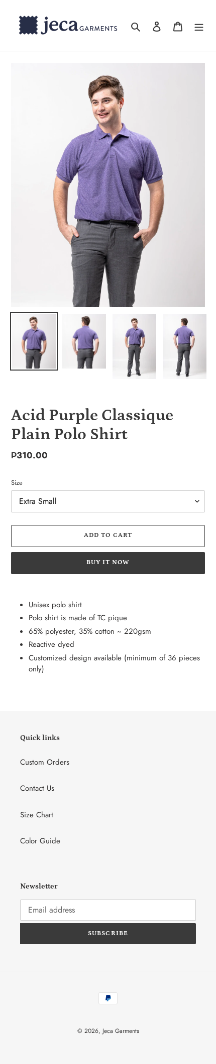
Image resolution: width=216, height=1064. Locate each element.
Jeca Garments (120, 1030)
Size (17, 482)
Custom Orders (44, 762)
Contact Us (37, 788)
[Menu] (198, 26)
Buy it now (108, 562)
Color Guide (40, 840)
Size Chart (36, 814)
